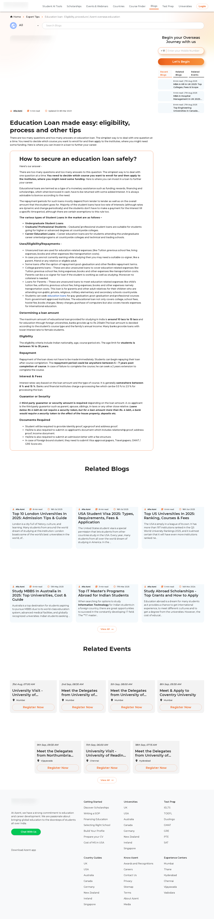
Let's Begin (181, 61)
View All (105, 629)
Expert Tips (33, 16)
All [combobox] (21, 25)
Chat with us (28, 831)
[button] (103, 807)
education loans (56, 295)
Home (17, 16)
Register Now (33, 707)
